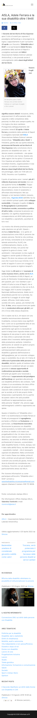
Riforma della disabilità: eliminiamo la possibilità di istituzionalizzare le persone (18, 579)
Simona (5, 23)
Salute (4, 668)
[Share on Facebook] (4, 28)
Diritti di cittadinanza (10, 639)
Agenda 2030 (17, 198)
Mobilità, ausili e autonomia (12, 641)
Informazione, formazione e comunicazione (18, 665)
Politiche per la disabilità (11, 633)
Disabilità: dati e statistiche (12, 636)
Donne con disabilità (10, 649)
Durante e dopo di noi (10, 647)
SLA (31, 274)
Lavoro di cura (7, 652)
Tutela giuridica (8, 662)
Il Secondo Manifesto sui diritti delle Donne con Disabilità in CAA (18, 688)
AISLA (25, 135)
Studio (4, 660)
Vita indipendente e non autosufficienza (17, 644)
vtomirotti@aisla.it (9, 504)
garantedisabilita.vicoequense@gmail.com (18, 481)
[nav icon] (32, 4)
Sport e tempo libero (10, 673)
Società (5, 670)
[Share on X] (14, 28)
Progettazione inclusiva (11, 654)
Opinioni (5, 676)
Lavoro (4, 657)
